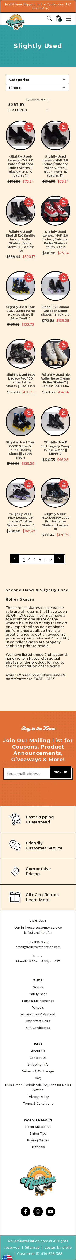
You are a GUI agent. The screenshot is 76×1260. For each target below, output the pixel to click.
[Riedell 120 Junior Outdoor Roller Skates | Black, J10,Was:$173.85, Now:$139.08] (55, 286)
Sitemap (32, 1247)
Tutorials (38, 1147)
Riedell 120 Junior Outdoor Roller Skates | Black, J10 (55, 311)
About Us (38, 1051)
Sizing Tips (38, 1133)
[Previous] (14, 558)
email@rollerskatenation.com (38, 947)
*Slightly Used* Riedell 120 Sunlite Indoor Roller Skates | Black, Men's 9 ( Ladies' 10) (20, 241)
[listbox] (28, 110)
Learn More (40, 8)
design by (52, 1247)
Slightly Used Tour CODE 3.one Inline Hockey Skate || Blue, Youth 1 (20, 312)
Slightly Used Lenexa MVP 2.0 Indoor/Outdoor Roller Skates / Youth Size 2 (55, 239)
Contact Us (38, 1058)
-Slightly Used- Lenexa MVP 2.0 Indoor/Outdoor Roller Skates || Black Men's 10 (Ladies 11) (20, 166)
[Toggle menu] (68, 19)
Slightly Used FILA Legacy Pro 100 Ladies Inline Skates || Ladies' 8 (20, 380)
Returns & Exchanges (38, 1071)
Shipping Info (38, 1065)
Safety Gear (38, 994)
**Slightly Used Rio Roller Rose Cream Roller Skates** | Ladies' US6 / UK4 (55, 380)
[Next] (59, 558)
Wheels (38, 1007)
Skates (38, 987)
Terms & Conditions (38, 1103)
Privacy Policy (38, 1097)
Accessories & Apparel (38, 1014)
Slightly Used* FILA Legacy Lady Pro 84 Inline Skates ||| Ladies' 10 (55, 521)
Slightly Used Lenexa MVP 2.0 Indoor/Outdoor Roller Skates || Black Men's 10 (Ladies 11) (55, 166)
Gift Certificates (38, 1028)
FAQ (38, 1078)
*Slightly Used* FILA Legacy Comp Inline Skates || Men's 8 (55, 448)
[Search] (49, 18)
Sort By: (17, 104)
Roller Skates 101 (38, 1127)
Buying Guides (38, 1140)
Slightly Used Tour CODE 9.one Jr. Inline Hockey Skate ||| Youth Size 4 (20, 449)
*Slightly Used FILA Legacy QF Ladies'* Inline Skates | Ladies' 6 (20, 519)
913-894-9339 (38, 942)
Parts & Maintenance (38, 1001)
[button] (37, 79)
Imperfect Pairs (38, 1021)
